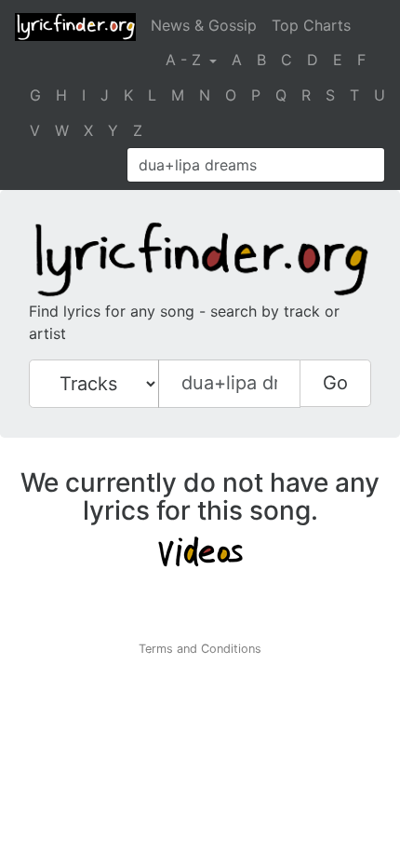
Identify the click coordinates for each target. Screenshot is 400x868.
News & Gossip (204, 25)
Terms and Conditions (200, 649)
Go (335, 383)
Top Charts (311, 25)
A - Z (186, 59)
